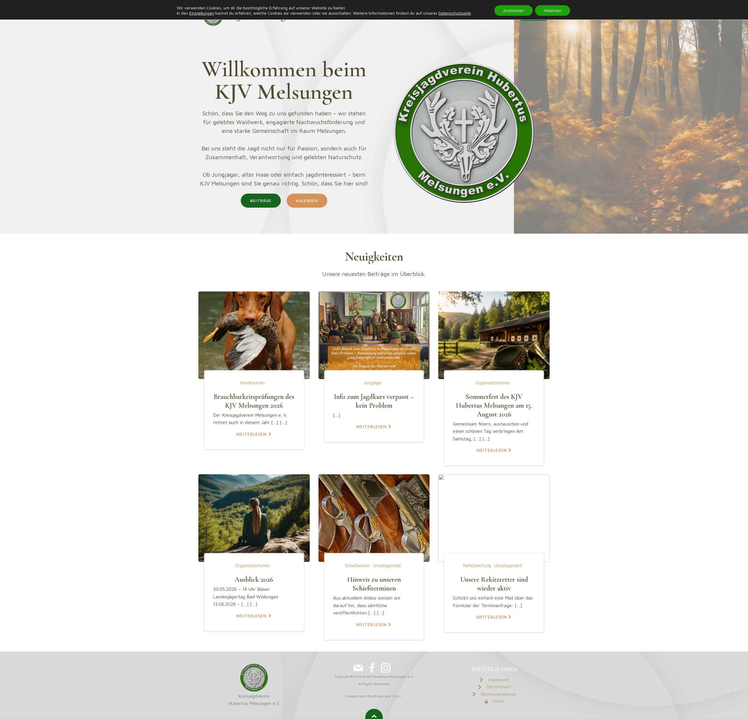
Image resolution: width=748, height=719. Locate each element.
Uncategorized (387, 565)
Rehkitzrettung (477, 565)
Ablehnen (552, 10)
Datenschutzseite (455, 13)
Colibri (396, 696)
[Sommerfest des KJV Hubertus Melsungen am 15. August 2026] (494, 334)
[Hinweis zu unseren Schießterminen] (374, 517)
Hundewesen (252, 382)
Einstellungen (201, 13)
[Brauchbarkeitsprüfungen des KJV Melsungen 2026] (254, 334)
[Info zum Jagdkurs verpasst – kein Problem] (374, 334)
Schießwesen (357, 565)
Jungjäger (372, 382)
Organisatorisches (492, 382)
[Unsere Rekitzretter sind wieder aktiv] (494, 517)
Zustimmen (513, 10)
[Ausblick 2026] (254, 517)
